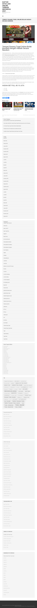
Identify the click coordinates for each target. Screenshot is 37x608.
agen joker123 (16, 381)
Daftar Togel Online (7, 463)
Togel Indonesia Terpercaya (8, 484)
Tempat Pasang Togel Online (8, 328)
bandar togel (7, 385)
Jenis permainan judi (7, 454)
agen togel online (6, 383)
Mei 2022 (5, 197)
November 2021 (6, 213)
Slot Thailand (5, 322)
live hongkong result (7, 282)
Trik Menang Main (6, 495)
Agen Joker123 (6, 228)
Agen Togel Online (6, 231)
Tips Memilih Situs (7, 467)
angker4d (5, 560)
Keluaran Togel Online (7, 540)
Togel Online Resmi (7, 429)
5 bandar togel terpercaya (8, 381)
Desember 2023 (6, 148)
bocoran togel (6, 387)
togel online (19, 405)
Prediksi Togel (6, 545)
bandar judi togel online (21, 383)
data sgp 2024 (6, 371)
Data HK (30, 387)
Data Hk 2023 (6, 349)
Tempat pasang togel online (9, 55)
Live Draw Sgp (6, 356)
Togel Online (5, 336)
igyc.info (25, 389)
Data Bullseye (6, 346)
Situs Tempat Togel (7, 443)
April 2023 (5, 167)
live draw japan (6, 370)
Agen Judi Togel (23, 381)
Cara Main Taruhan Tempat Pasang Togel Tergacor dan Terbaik (13, 131)
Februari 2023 (6, 173)
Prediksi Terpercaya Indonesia (8, 536)
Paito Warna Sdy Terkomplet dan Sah (29, 115)
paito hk (5, 365)
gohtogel (5, 581)
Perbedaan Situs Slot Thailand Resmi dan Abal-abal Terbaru (12, 128)
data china (17, 387)
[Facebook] (3, 98)
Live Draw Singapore (7, 279)
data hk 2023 (6, 389)
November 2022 (6, 181)
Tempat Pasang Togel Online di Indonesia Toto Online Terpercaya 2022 (18, 109)
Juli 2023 (5, 159)
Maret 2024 (5, 140)
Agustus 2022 (6, 189)
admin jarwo (5, 225)
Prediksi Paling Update (7, 538)
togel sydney (18, 407)
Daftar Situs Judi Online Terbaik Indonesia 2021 (6, 6)
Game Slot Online (6, 452)
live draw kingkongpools (7, 362)
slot (10, 399)
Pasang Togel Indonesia (7, 482)
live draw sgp (7, 395)
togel (23, 403)
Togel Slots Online (6, 427)
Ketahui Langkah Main (7, 489)
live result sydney (14, 395)
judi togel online (7, 393)
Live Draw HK (20, 393)
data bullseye (12, 387)
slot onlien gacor (22, 399)
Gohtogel (5, 255)
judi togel (27, 391)
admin (7, 44)
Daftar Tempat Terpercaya (8, 450)
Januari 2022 (5, 208)
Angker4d (5, 233)
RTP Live (5, 309)
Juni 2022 (5, 194)
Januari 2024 (5, 146)
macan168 (5, 583)
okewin (5, 594)
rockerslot (5, 590)
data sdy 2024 (6, 373)
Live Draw (5, 271)
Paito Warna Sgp (6, 361)
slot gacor (15, 399)
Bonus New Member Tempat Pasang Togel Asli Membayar (12, 120)
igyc (20, 389)
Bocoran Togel (6, 547)
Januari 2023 (5, 175)
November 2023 (6, 151)
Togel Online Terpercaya (7, 420)
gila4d (5, 573)
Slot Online (5, 320)
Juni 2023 (5, 162)
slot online (7, 401)
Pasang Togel (6, 287)
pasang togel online (7, 588)
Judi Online (5, 260)
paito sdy (5, 363)
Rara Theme (25, 606)
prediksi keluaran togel (7, 293)
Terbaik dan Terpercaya (7, 469)
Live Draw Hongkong (7, 274)
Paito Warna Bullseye (7, 357)
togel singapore (8, 407)
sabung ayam (6, 314)
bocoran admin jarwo (7, 239)
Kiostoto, (21, 92)
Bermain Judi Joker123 (7, 476)
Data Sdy (5, 350)
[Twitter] (5, 98)
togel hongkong (8, 405)
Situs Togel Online (6, 418)
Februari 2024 (6, 143)
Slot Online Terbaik (7, 433)
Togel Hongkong (6, 333)
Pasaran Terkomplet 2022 (8, 431)
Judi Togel (5, 263)
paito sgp (5, 364)
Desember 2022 (6, 178)
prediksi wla (5, 306)
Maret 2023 (5, 170)
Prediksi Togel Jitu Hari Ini (7, 301)
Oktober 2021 (6, 216)
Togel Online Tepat (6, 491)
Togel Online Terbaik (7, 480)
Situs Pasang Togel (7, 448)
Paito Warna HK (20, 395)
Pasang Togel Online (10, 397)
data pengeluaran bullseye (7, 241)
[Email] (7, 98)
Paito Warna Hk (6, 359)
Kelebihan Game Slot (7, 456)
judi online (20, 391)
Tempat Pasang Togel (7, 325)
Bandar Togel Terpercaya (28, 385)
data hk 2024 (6, 372)
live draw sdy (26, 393)
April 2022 (5, 200)
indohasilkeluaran (10, 391)
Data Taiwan (5, 352)
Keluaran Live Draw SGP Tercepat (8, 266)
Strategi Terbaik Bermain (7, 474)
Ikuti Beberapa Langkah (7, 461)
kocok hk (5, 366)
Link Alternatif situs (7, 465)
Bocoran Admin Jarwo (7, 525)
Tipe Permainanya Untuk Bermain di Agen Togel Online (6, 109)
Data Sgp (5, 351)
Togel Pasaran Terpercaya (8, 425)
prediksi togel (26, 397)
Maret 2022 (5, 202)
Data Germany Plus (7, 348)
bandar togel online (17, 385)
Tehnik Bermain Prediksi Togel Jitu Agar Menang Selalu (29, 109)
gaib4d (5, 568)
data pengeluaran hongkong (8, 244)
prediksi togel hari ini (7, 298)
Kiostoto (5, 268)
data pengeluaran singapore (8, 247)
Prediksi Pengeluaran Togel (8, 295)
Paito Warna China (6, 358)
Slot (4, 317)
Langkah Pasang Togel (7, 493)
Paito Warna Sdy (6, 360)
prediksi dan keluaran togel (7, 290)
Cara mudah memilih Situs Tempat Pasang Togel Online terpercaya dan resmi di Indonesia (17, 123)
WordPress (33, 606)
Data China (5, 347)
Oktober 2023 (6, 154)
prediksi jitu (19, 397)
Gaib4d (5, 252)
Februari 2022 (6, 205)
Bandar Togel (5, 236)
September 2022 (6, 186)
